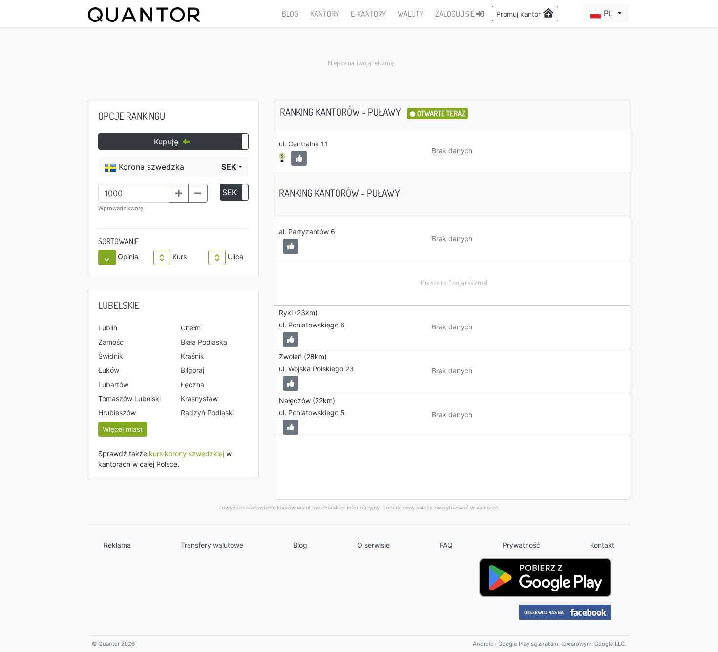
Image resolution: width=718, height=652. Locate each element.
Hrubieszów (117, 412)
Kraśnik (192, 356)
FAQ (446, 545)
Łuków (108, 370)
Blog (300, 545)
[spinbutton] (133, 193)
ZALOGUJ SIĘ (455, 14)
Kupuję (167, 141)
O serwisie (373, 545)
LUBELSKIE (118, 305)
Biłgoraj (192, 370)
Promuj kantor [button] (519, 14)
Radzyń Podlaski (207, 412)
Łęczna (192, 384)
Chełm (191, 328)
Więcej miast (123, 429)
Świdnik (110, 356)
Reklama (117, 545)
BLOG (290, 14)
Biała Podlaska (204, 342)
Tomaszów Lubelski (129, 398)
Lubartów (113, 384)
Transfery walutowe (212, 545)
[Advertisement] (359, 63)
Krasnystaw (199, 398)
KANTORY (324, 14)
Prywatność (521, 545)
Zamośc (111, 342)
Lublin (107, 328)
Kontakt (602, 545)
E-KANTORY (368, 14)
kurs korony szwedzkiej (186, 453)
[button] (605, 13)
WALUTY (410, 14)
